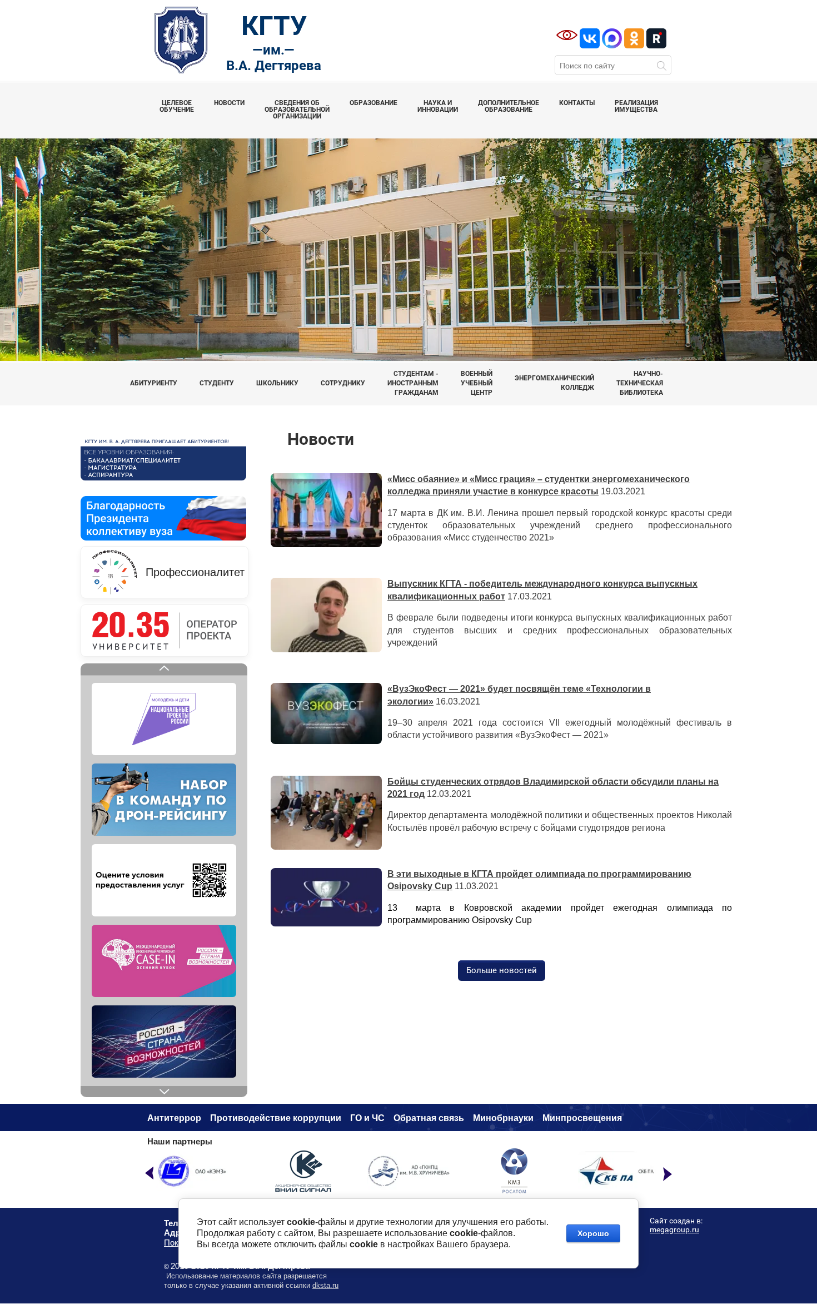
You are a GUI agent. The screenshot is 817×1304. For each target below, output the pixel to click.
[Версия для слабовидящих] (566, 35)
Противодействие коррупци (273, 1118)
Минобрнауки (503, 1118)
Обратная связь (428, 1118)
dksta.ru (325, 1285)
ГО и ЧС (367, 1118)
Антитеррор (174, 1118)
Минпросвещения (582, 1118)
